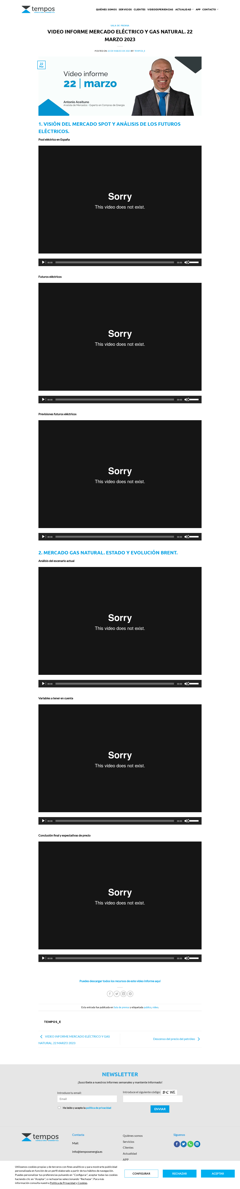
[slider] (194, 262)
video (155, 1007)
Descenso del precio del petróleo (174, 1039)
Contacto (209, 9)
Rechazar (179, 1173)
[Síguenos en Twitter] (184, 1144)
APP (126, 1159)
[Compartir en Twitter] (117, 994)
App (198, 9)
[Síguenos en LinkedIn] (197, 1144)
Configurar (141, 1173)
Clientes (140, 9)
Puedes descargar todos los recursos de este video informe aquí (120, 981)
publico (147, 1007)
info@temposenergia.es (87, 1151)
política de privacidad (98, 1107)
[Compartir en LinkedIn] (123, 994)
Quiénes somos (106, 9)
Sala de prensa (120, 25)
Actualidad (183, 9)
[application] (120, 262)
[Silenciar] (186, 262)
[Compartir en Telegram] (130, 994)
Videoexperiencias (160, 9)
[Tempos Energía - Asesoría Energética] (38, 9)
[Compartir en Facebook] (110, 994)
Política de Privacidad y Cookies (68, 1182)
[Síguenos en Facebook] (177, 1144)
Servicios (125, 9)
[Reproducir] (43, 262)
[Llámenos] (190, 1144)
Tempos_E (139, 51)
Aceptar (218, 1173)
